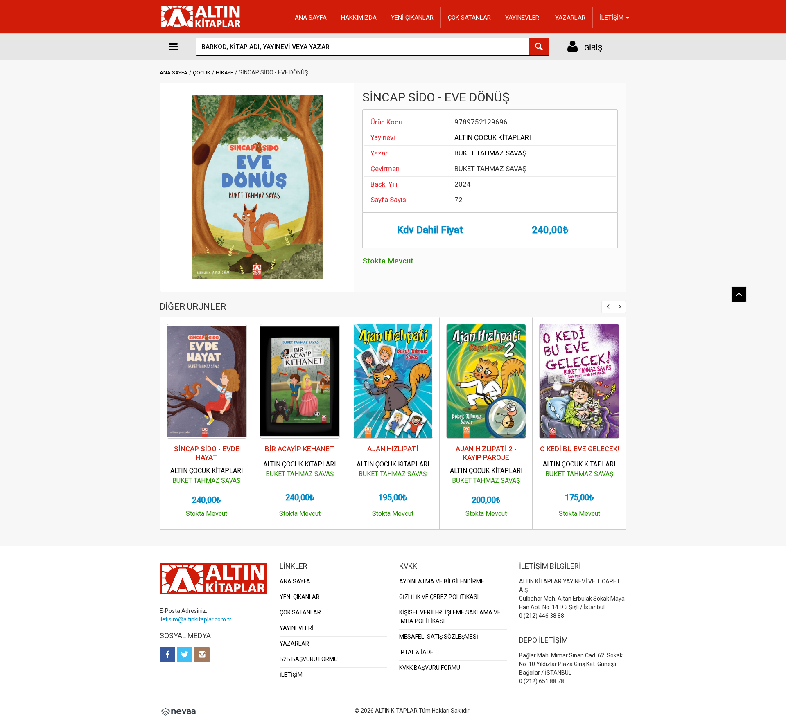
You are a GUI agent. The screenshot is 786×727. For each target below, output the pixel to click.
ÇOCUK (201, 73)
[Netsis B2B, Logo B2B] (178, 710)
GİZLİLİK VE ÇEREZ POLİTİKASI (439, 597)
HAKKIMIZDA (359, 17)
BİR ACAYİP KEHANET (299, 449)
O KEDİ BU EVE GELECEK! (579, 449)
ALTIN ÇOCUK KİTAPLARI (492, 137)
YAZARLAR (570, 17)
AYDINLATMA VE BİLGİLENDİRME (441, 581)
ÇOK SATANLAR (469, 17)
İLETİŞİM (291, 674)
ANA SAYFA (311, 17)
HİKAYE (224, 73)
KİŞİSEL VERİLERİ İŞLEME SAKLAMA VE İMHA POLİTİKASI (450, 616)
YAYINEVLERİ (523, 17)
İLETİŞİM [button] (612, 17)
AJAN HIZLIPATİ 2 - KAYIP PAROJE (486, 453)
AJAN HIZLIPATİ (392, 449)
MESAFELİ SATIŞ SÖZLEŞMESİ (438, 636)
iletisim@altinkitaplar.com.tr (195, 619)
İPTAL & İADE (416, 652)
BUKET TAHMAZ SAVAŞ (490, 153)
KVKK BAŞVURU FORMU (429, 667)
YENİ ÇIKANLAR (412, 17)
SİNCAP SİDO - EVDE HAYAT (206, 453)
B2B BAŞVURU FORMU (309, 659)
